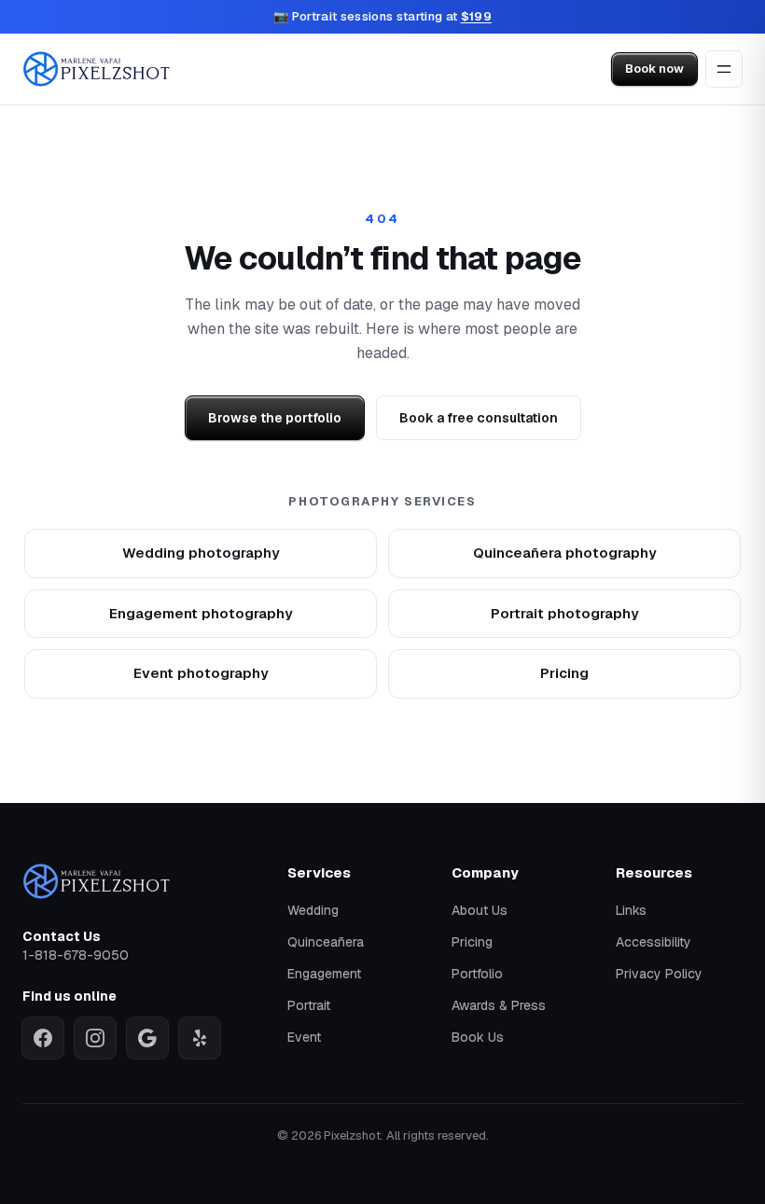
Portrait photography (565, 613)
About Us (480, 910)
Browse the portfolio (274, 417)
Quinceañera (325, 942)
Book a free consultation (478, 417)
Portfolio (477, 973)
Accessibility (653, 942)
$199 (476, 16)
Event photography (201, 673)
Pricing (564, 673)
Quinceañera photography (565, 552)
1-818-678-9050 (75, 955)
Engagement (324, 973)
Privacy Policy (659, 973)
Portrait (308, 1005)
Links (631, 910)
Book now (654, 68)
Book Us (478, 1037)
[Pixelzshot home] (97, 69)
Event (304, 1037)
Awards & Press (499, 1005)
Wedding (313, 910)
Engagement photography (201, 613)
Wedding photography (201, 552)
